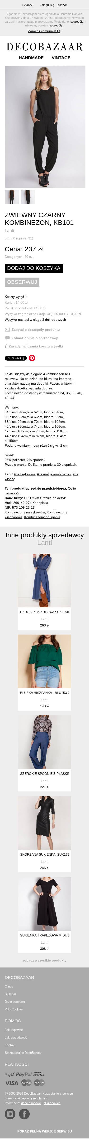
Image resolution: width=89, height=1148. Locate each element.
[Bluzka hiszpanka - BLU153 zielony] (44, 661)
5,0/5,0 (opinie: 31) (19, 238)
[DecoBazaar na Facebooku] (24, 1114)
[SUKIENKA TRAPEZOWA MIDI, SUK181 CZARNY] (44, 904)
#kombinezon (61, 474)
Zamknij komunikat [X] (44, 31)
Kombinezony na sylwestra (25, 512)
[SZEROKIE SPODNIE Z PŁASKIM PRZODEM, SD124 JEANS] (44, 742)
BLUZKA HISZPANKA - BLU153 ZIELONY (51, 693)
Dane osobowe (15, 1001)
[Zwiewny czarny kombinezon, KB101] (45, 127)
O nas (9, 986)
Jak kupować (14, 1030)
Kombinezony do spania (42, 517)
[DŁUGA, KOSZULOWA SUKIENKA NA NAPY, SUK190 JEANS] (44, 580)
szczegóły (76, 21)
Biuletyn (10, 994)
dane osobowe (31, 1103)
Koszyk (62, 5)
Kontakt (10, 1045)
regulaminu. (41, 1098)
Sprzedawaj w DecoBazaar (23, 1053)
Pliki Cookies (14, 1009)
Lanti (9, 230)
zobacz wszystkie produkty (44, 960)
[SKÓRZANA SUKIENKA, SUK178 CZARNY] (44, 823)
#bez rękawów (24, 474)
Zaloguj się (47, 5)
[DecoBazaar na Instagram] (10, 1114)
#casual (43, 474)
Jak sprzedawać (16, 1037)
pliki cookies (52, 1103)
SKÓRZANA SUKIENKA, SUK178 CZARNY (52, 854)
